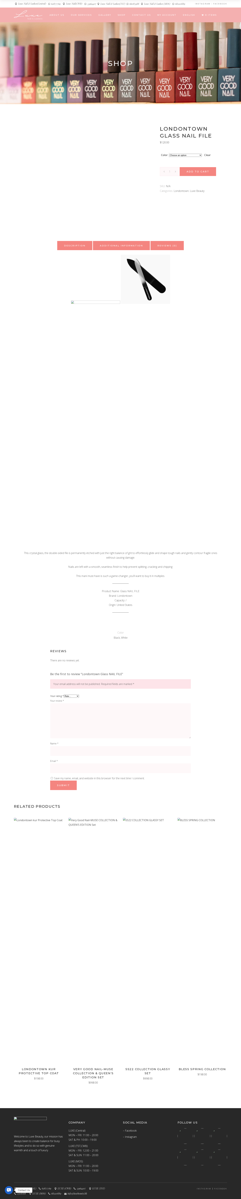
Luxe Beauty (197, 191)
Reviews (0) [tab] (167, 245)
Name (54, 743)
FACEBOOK (220, 4)
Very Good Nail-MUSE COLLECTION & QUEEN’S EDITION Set (93, 1073)
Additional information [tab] (121, 245)
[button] (9, 1190)
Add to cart (198, 171)
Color (164, 155)
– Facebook (130, 1130)
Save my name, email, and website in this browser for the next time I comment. (99, 778)
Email (54, 761)
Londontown (181, 191)
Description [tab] (74, 245)
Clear (207, 155)
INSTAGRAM (203, 4)
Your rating (57, 696)
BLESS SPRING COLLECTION (202, 1069)
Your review (57, 700)
